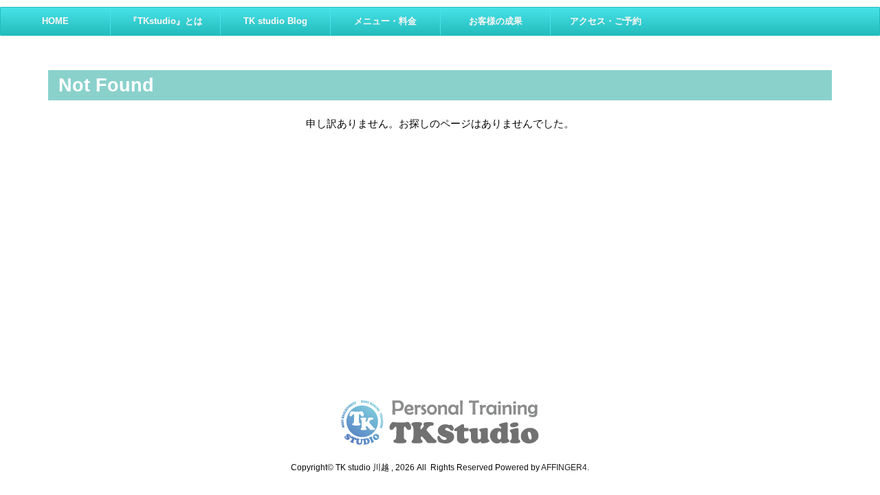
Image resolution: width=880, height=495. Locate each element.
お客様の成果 (495, 21)
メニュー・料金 (385, 21)
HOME (55, 21)
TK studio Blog (275, 21)
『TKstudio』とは (166, 21)
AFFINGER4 (564, 467)
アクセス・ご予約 (605, 21)
